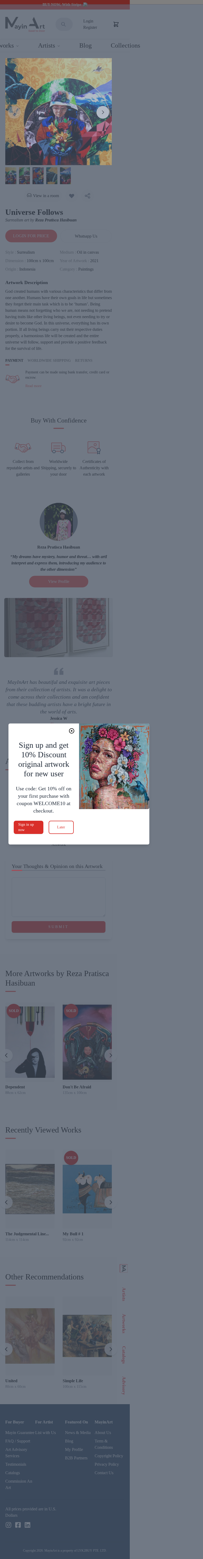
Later (61, 827)
